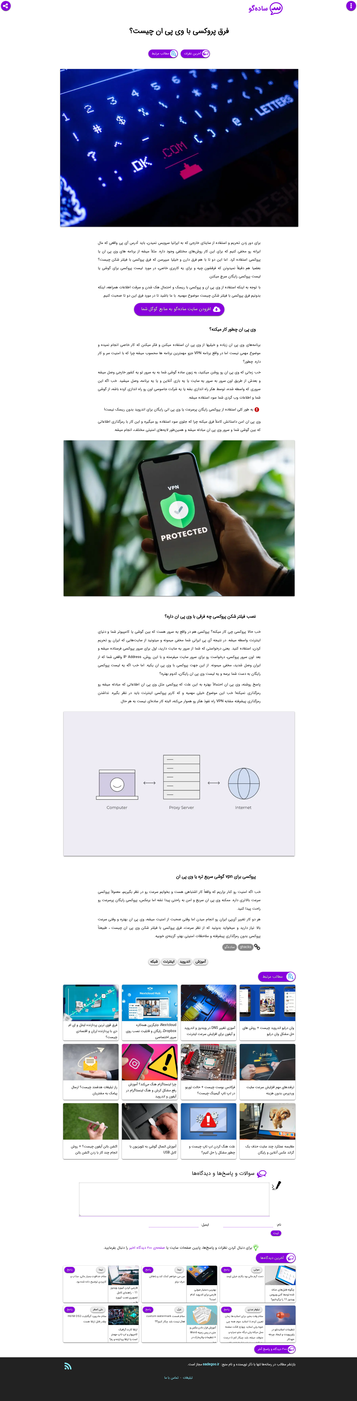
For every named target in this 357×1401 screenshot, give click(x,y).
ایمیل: (205, 1224)
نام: (278, 1224)
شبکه (154, 962)
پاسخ (226, 1270)
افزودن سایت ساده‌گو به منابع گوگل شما (176, 309)
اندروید (185, 962)
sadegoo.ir (211, 1364)
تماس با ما (171, 1377)
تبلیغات (188, 1377)
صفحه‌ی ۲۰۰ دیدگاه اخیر (147, 1248)
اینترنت (168, 962)
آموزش (201, 962)
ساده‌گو (258, 8)
